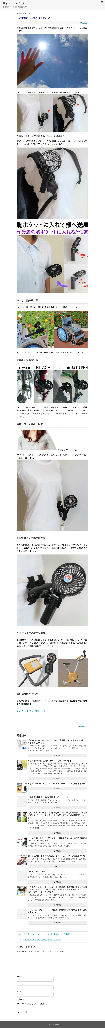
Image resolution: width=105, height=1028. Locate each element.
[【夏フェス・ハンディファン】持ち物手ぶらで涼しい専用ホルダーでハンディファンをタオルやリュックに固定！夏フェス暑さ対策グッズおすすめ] (22, 817)
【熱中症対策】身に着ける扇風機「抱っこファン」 (49, 797)
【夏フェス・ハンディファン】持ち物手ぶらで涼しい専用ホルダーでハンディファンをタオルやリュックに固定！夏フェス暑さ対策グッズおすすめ (57, 815)
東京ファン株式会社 (14, 3)
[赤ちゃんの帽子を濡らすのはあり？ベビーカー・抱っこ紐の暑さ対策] (22, 860)
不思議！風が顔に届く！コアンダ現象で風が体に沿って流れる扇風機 (56, 784)
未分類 (84, 23)
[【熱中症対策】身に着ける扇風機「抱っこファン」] (22, 801)
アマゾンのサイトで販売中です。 (32, 711)
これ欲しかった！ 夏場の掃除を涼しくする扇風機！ (42, 940)
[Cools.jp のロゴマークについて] (22, 876)
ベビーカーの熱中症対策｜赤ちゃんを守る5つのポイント (51, 761)
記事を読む (57, 755)
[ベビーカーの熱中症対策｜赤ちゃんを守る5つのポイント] (22, 765)
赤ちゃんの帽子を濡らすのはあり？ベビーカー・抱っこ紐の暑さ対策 (56, 856)
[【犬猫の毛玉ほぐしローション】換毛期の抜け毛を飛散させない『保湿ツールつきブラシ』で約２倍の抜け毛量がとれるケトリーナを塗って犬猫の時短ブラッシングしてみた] (22, 891)
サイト (19, 992)
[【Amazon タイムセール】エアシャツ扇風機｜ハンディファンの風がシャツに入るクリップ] (22, 744)
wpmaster (83, 726)
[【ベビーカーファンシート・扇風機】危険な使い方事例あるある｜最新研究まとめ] (22, 914)
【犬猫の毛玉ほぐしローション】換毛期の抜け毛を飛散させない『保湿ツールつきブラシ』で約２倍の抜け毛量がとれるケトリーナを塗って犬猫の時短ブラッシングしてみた (57, 889)
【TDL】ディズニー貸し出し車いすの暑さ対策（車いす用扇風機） (47, 934)
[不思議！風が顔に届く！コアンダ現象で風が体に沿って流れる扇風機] (22, 788)
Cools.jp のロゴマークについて (41, 871)
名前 (19, 976)
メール (20, 984)
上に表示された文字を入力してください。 (32, 1004)
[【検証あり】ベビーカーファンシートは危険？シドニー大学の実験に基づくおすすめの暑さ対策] (22, 842)
